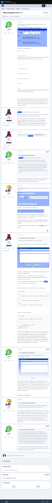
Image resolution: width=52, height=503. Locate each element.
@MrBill (45, 281)
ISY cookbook (42, 225)
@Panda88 (31, 135)
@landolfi (19, 112)
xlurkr (4, 478)
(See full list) (47, 474)
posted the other (38, 134)
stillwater (7, 478)
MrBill (9, 193)
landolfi (6, 16)
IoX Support (17, 16)
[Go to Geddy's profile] (9, 112)
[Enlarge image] (33, 368)
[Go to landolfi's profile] (3, 16)
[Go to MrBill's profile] (9, 188)
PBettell (10, 478)
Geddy (8, 117)
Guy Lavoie (14, 478)
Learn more (2, 2)
